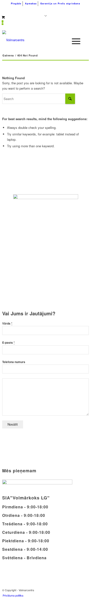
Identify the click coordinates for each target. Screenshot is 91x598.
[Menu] (73, 41)
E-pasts (8, 343)
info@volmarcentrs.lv (64, 10)
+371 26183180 (21, 10)
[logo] (36, 40)
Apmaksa (31, 3)
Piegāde (16, 3)
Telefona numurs (13, 362)
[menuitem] (16, 3)
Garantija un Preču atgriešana (60, 3)
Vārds (7, 323)
